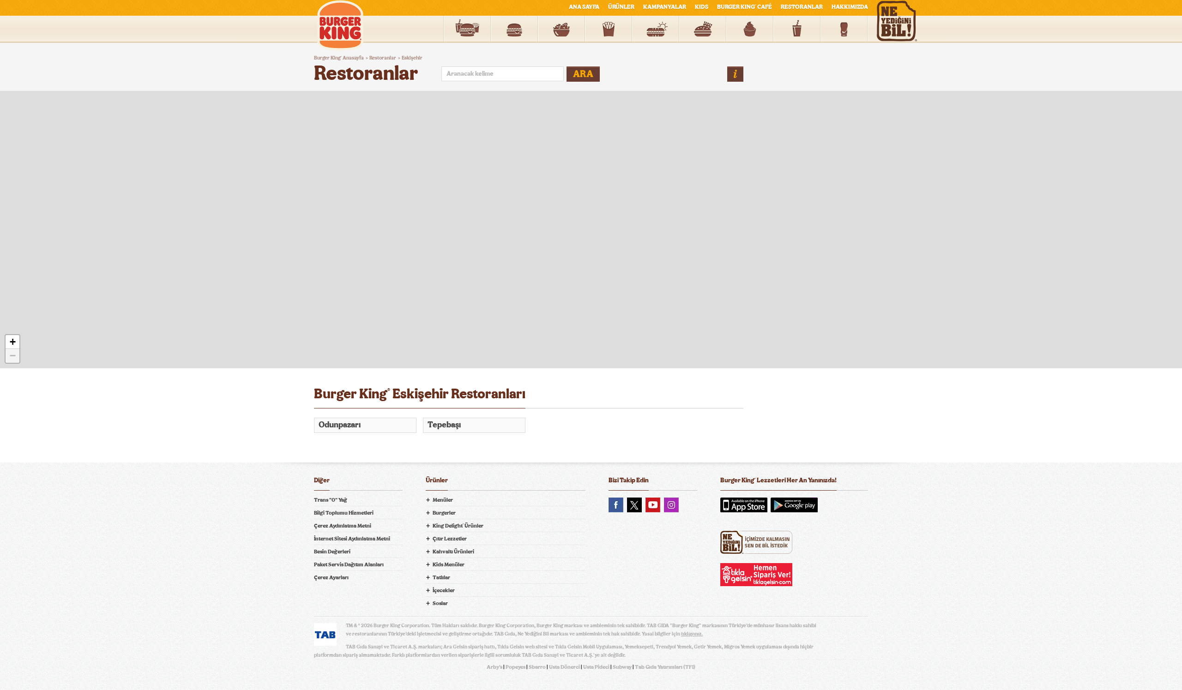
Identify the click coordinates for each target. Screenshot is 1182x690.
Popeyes (515, 667)
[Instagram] (671, 505)
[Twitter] (634, 505)
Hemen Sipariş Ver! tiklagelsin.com (756, 574)
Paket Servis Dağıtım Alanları (349, 564)
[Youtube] (652, 505)
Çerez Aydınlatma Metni (342, 525)
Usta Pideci (596, 667)
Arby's (494, 667)
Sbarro (537, 667)
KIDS (701, 7)
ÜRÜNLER (621, 7)
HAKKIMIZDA (850, 7)
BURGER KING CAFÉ (744, 7)
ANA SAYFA (584, 7)
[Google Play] (794, 505)
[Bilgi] (735, 74)
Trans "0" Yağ (330, 500)
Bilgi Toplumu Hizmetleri (344, 513)
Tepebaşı (444, 425)
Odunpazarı (340, 425)
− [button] (13, 355)
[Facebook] (616, 505)
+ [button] (13, 342)
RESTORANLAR (802, 7)
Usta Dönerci (564, 667)
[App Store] (743, 505)
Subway (622, 667)
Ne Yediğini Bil (756, 542)
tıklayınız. (692, 633)
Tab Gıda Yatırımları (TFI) (665, 667)
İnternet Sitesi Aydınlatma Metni (352, 538)
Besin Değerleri (332, 551)
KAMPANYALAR (664, 7)
